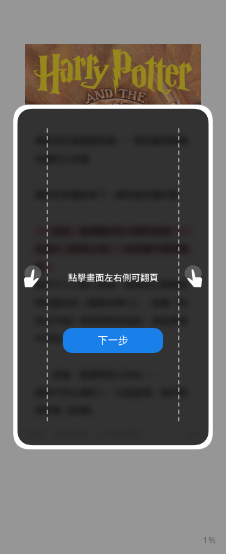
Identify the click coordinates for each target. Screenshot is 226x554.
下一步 (113, 340)
